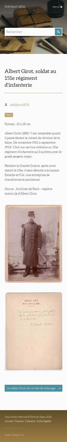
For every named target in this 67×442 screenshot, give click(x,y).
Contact (19, 421)
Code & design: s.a (14, 434)
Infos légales (44, 421)
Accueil (9, 421)
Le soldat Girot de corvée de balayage (31, 388)
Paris (9, 114)
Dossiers (30, 421)
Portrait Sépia (15, 6)
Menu (56, 7)
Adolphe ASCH (19, 104)
